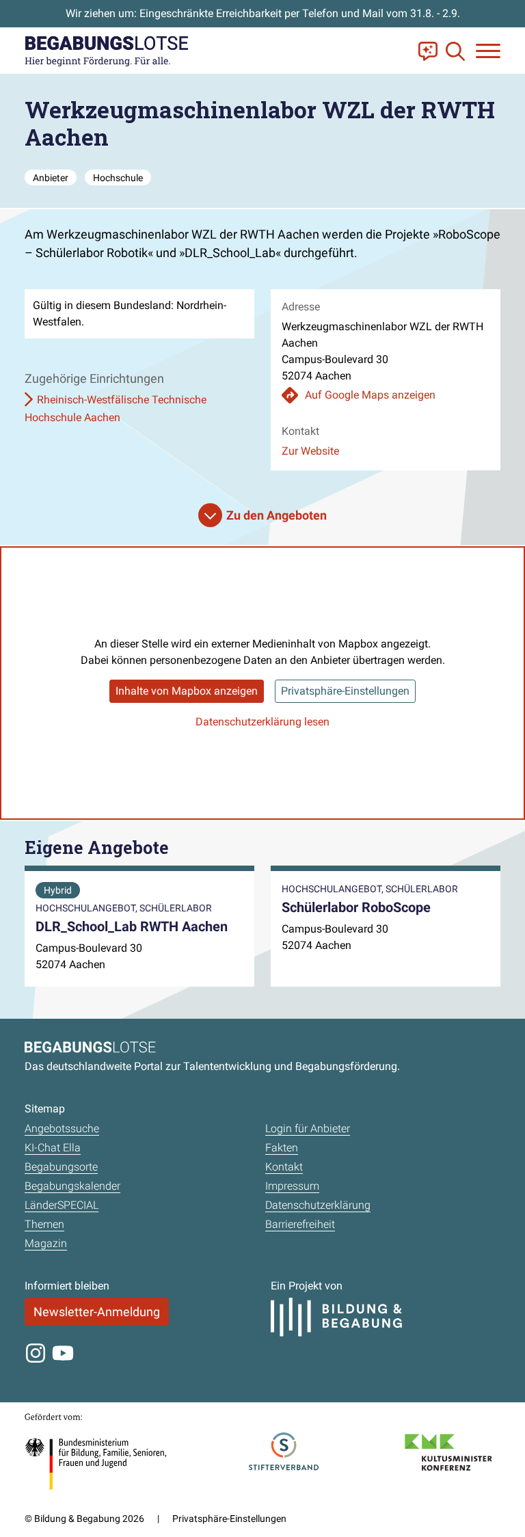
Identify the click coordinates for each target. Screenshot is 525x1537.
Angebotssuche (62, 1128)
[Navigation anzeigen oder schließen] (488, 51)
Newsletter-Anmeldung (96, 1312)
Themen (44, 1224)
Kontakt (284, 1166)
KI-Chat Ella (53, 1147)
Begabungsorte (61, 1166)
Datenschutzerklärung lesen (262, 721)
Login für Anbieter (307, 1128)
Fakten (281, 1147)
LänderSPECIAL (61, 1205)
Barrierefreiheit (300, 1224)
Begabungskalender (72, 1185)
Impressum (292, 1185)
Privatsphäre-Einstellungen (345, 690)
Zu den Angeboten (276, 515)
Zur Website (310, 450)
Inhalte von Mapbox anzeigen (187, 690)
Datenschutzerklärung (318, 1205)
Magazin (46, 1243)
